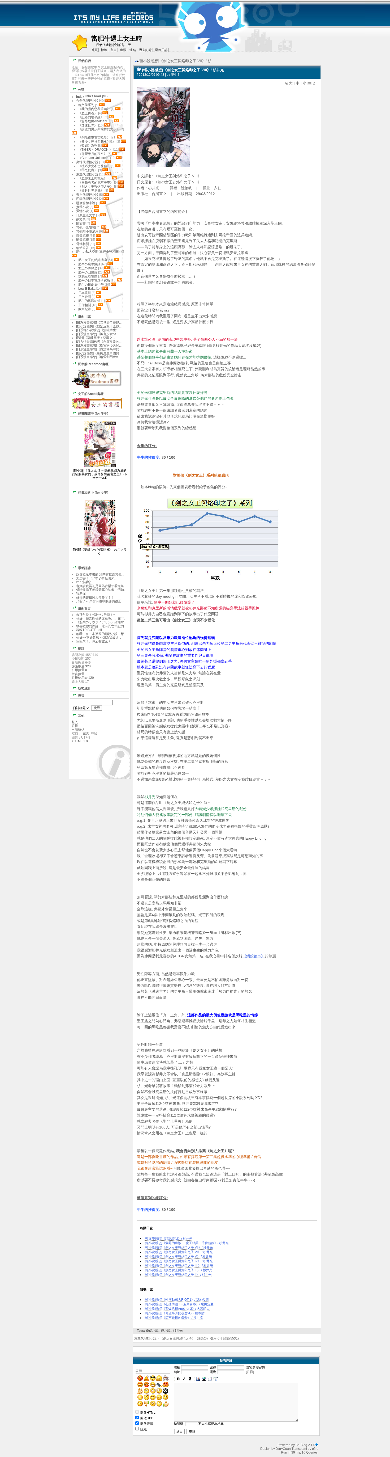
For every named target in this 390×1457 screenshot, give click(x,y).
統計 (81, 648)
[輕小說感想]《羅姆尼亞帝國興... (99, 353)
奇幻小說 (152, 1331)
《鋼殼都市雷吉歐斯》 (94, 137)
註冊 (75, 726)
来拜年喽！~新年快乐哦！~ (95, 615)
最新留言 (84, 608)
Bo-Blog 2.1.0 (305, 1445)
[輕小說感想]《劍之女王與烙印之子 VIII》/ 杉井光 (183, 70)
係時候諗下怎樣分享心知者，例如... (101, 590)
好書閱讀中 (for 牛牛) (93, 413)
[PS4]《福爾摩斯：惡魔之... (95, 338)
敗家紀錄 (84, 309)
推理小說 (82, 207)
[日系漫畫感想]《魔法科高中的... (99, 349)
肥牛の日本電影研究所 (94, 280)
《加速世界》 (87, 125)
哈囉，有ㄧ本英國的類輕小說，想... (101, 634)
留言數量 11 (80, 674)
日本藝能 (84, 293)
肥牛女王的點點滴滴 (92, 260)
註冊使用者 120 (83, 678)
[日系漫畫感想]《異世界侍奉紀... (99, 323)
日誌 (85, 733)
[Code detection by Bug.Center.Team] (316, 1445)
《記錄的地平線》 (91, 117)
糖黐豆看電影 (87, 276)
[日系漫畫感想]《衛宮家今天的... (99, 345)
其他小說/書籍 (86, 227)
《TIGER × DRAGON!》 (95, 149)
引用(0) (215, 1338)
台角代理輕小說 (87, 101)
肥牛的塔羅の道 (89, 301)
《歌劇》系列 (87, 146)
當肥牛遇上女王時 (116, 38)
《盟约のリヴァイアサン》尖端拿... (101, 622)
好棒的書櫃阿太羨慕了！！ (95, 597)
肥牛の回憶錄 (87, 272)
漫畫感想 (82, 236)
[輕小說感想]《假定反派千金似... (99, 326)
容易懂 (81, 593)
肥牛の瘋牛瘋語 (89, 264)
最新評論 (84, 568)
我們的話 (84, 61)
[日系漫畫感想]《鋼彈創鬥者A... (98, 357)
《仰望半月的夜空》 (92, 154)
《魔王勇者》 (87, 113)
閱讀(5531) (231, 1338)
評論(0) (202, 1338)
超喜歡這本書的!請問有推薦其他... (100, 574)
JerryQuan (283, 1449)
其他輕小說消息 (87, 231)
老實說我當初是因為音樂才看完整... (101, 586)
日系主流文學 (85, 215)
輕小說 (166, 1331)
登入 (75, 722)
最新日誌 (84, 316)
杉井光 (178, 1331)
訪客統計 (84, 688)
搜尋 (81, 695)
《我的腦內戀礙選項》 (94, 109)
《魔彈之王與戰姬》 (92, 178)
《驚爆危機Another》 (93, 121)
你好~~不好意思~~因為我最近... (98, 637)
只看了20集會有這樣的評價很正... (100, 601)
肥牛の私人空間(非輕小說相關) (98, 252)
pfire (315, 1449)
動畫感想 (82, 240)
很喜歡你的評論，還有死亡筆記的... (101, 626)
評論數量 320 (81, 666)
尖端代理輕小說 (87, 162)
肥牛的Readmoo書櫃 (93, 364)
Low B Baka (87, 288)
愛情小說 (82, 211)
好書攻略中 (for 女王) (93, 493)
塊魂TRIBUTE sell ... (90, 630)
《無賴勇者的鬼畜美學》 (95, 182)
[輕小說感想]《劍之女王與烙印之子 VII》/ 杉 (174, 61)
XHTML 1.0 (80, 741)
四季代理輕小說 (87, 199)
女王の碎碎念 (87, 268)
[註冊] (250, 1372)
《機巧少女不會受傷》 (94, 166)
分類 (81, 89)
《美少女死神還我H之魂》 (97, 142)
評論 (94, 733)
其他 (81, 716)
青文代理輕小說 (87, 195)
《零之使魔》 (87, 170)
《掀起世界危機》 (91, 190)
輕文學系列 (86, 105)
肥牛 (174, 75)
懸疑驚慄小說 (85, 203)
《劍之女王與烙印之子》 (177, 1338)
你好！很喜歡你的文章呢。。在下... (101, 618)
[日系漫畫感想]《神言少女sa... (97, 334)
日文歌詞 (84, 297)
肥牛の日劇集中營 (91, 285)
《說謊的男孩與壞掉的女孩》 (99, 129)
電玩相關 (82, 244)
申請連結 (78, 730)
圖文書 (81, 223)
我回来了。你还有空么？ (93, 641)
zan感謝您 (83, 582)
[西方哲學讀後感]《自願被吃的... (99, 342)
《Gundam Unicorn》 (93, 158)
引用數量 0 (79, 670)
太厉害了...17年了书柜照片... (96, 578)
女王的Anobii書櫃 (90, 394)
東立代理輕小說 (145, 1338)
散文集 (81, 219)
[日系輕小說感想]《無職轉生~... (98, 330)
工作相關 (84, 305)
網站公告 (82, 248)
